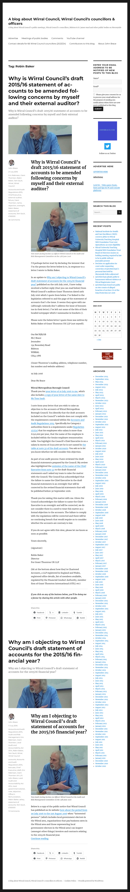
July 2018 (99, 518)
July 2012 (99, 710)
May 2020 (99, 459)
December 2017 (101, 537)
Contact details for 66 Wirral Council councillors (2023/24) (37, 43)
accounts (12, 759)
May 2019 (99, 491)
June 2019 (99, 489)
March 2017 (100, 561)
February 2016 (101, 595)
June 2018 (99, 521)
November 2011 (101, 731)
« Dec (99, 340)
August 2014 (100, 643)
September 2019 (101, 481)
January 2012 (100, 726)
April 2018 (99, 526)
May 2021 (99, 435)
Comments (57, 38)
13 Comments (14, 811)
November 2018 (101, 507)
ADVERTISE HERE (100, 172)
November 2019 (101, 475)
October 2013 (100, 670)
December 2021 (101, 416)
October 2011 (100, 734)
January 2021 (100, 446)
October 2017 (100, 542)
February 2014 (101, 659)
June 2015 (99, 617)
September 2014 (101, 641)
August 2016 (100, 579)
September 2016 (101, 577)
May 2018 (99, 523)
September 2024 (102, 379)
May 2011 (99, 747)
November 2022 (101, 400)
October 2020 (100, 449)
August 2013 (100, 675)
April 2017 (99, 558)
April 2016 (99, 590)
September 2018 (101, 513)
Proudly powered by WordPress (90, 881)
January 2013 (100, 694)
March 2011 (100, 753)
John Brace (13, 168)
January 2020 (100, 470)
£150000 (11, 216)
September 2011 (101, 737)
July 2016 (99, 582)
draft (19, 770)
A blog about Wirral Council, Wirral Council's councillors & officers (35, 881)
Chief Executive (14, 195)
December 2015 (101, 601)
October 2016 (100, 574)
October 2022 (100, 403)
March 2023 (100, 398)
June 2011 (99, 745)
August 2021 (100, 427)
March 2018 (100, 529)
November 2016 (101, 571)
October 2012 (100, 702)
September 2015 (101, 609)
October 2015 (100, 606)
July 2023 (99, 390)
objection (12, 206)
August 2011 (100, 739)
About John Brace (107, 43)
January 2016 (100, 598)
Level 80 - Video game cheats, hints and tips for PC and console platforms (106, 188)
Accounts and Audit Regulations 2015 (16, 762)
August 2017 (100, 547)
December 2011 (101, 729)
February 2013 (101, 691)
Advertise (13, 38)
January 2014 (100, 662)
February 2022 (101, 411)
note (10, 791)
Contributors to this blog (82, 43)
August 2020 (100, 451)
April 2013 (99, 686)
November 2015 (101, 603)
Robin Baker (13, 208)
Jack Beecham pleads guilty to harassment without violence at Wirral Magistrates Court (108, 279)
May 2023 (99, 392)
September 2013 (101, 673)
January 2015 (100, 630)
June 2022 (99, 406)
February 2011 (101, 755)
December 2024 (101, 376)
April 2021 (99, 438)
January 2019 (100, 502)
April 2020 (99, 462)
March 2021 (100, 441)
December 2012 (101, 697)
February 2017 (101, 563)
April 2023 (99, 395)
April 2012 (99, 718)
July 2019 (99, 486)
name (19, 203)
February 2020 (101, 467)
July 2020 (99, 454)
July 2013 (98, 678)
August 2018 (100, 515)
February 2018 (101, 531)
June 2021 (99, 433)
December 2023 (101, 384)
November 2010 (101, 763)
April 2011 (99, 750)
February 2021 (101, 443)
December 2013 (101, 665)
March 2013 (100, 689)
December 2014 (101, 633)
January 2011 (100, 758)
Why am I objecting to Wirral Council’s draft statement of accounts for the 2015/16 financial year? (58, 281)
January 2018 (100, 534)
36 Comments (14, 220)
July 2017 (99, 550)
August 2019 (100, 483)
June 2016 (99, 585)
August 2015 (100, 611)
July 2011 (98, 742)
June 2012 (99, 713)
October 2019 (100, 478)
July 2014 (99, 646)
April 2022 (99, 408)
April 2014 (99, 654)
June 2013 (99, 681)
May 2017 (99, 555)
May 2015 (99, 619)
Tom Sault (18, 181)
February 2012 (101, 723)
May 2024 (99, 382)
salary (21, 799)
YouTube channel (75, 38)
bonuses (11, 767)
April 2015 (99, 622)
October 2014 (100, 638)
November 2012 (101, 699)
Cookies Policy (70, 881)
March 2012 (100, 721)
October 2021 (100, 422)
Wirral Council (14, 756)
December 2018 (101, 505)
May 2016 (99, 587)
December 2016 (101, 569)
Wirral (10, 183)
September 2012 (101, 705)
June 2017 (99, 553)
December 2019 (101, 473)
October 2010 (100, 766)
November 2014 (101, 635)
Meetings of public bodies (35, 38)
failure (11, 200)
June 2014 (99, 649)
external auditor (15, 197)
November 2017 (101, 539)
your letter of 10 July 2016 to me (62, 391)
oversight (21, 206)
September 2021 (101, 425)
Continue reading (39, 838)
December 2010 (101, 761)
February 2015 (101, 627)
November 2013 (101, 667)
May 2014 (99, 651)
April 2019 (99, 494)
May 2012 (99, 715)
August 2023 (100, 387)
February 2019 (101, 499)
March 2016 (100, 593)
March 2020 (100, 465)
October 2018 (100, 510)
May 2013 (99, 683)
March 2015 (100, 625)
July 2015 (99, 614)
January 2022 (100, 414)
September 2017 (101, 545)
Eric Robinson (14, 175)
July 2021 (99, 430)
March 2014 (100, 657)
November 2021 (101, 419)
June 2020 (99, 457)
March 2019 (100, 497)
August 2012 (100, 707)
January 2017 (100, 566)
